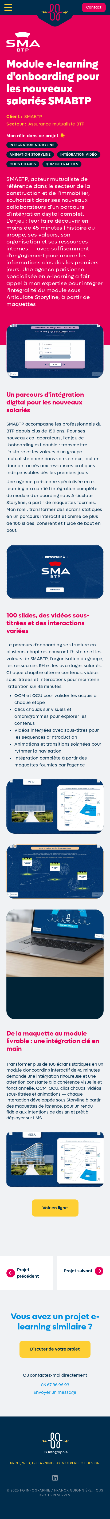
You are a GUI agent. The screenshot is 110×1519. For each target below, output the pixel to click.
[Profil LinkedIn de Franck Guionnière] (55, 1478)
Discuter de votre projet (55, 1349)
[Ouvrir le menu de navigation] (8, 7)
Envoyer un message (55, 1392)
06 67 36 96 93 (55, 1385)
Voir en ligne (55, 1208)
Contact (93, 7)
